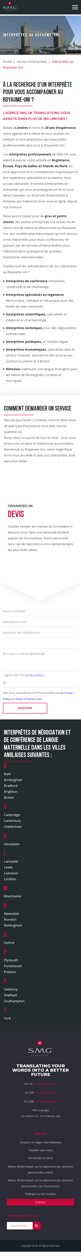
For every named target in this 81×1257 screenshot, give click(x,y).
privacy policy (34, 675)
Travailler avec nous (40, 1150)
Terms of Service (25, 699)
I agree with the (23, 675)
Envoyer (25, 708)
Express (41, 1202)
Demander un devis (40, 1158)
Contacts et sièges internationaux (40, 1142)
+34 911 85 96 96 (46, 1092)
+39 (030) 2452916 (45, 1084)
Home (7, 61)
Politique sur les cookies (40, 1194)
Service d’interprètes (32, 61)
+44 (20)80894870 (46, 1101)
